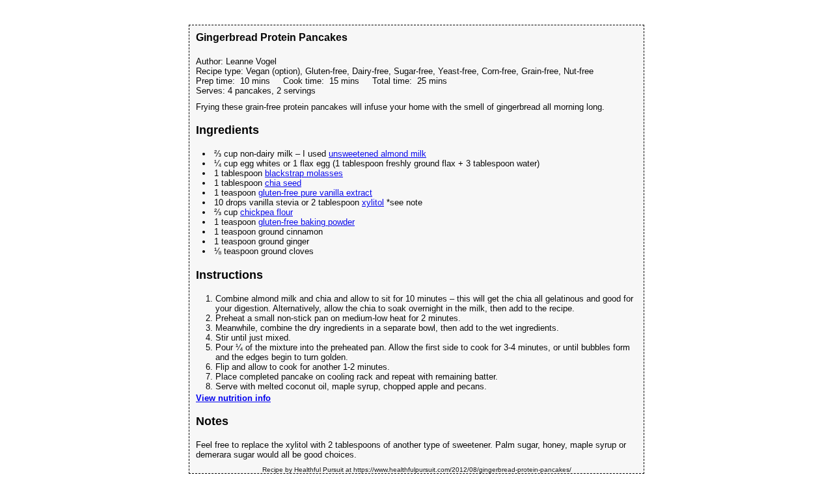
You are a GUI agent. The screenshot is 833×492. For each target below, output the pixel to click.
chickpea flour (266, 212)
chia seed (283, 183)
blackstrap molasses (304, 173)
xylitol (373, 202)
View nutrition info (233, 398)
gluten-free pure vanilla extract (315, 193)
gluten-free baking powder (306, 222)
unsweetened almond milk (377, 154)
